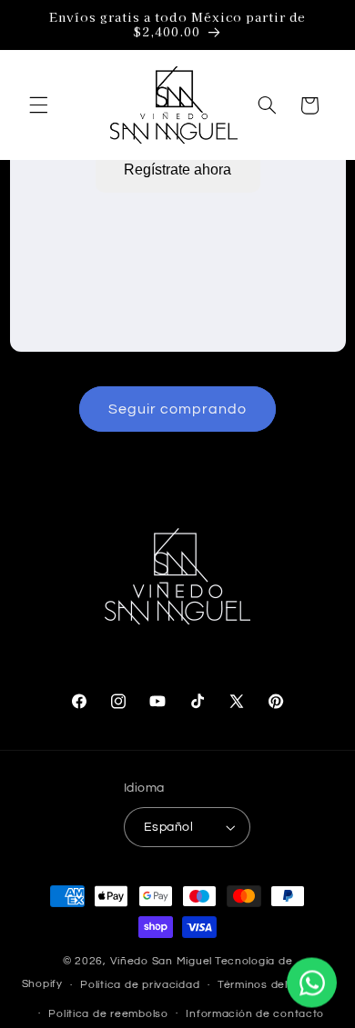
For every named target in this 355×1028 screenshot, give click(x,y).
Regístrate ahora (177, 169)
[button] (38, 105)
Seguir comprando (178, 409)
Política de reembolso (107, 1014)
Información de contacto (255, 1014)
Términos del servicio (275, 985)
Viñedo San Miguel (161, 961)
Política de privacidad (139, 985)
